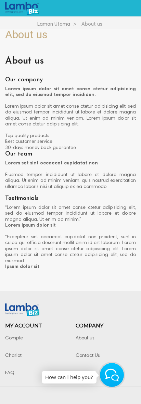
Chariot (13, 355)
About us (85, 338)
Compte (14, 338)
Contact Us (88, 355)
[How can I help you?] (112, 375)
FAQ (9, 373)
